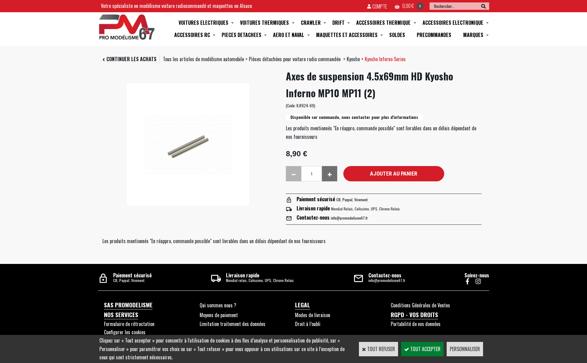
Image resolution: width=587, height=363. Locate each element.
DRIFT (338, 22)
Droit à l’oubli (307, 324)
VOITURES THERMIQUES (264, 22)
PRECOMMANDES (434, 35)
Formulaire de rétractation (129, 324)
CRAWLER (311, 22)
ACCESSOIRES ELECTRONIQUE (453, 22)
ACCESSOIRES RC (192, 35)
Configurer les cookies (125, 332)
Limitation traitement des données (232, 324)
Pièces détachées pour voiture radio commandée (295, 59)
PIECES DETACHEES (241, 35)
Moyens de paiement (219, 315)
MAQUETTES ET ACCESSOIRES (347, 35)
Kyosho (353, 59)
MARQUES (473, 35)
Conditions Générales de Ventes (420, 305)
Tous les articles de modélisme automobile (203, 59)
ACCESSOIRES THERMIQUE (383, 22)
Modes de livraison (312, 315)
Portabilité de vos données (416, 324)
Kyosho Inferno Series (385, 59)
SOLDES (397, 35)
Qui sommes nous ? (218, 305)
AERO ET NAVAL (288, 35)
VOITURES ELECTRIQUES (203, 22)
